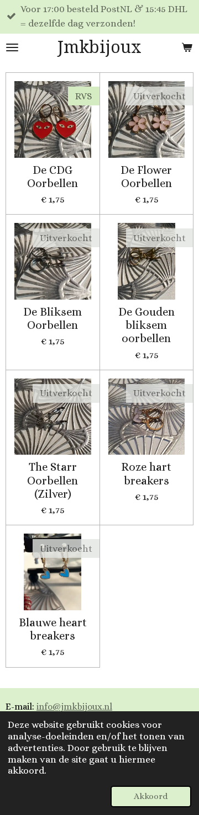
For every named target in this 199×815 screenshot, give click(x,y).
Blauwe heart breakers (53, 629)
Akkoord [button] (151, 796)
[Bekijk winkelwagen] (187, 47)
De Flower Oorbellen (146, 176)
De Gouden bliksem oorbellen (146, 325)
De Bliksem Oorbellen (52, 318)
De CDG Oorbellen (52, 176)
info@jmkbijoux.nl (74, 706)
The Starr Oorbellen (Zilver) (52, 480)
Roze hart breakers (146, 473)
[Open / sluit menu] (12, 47)
